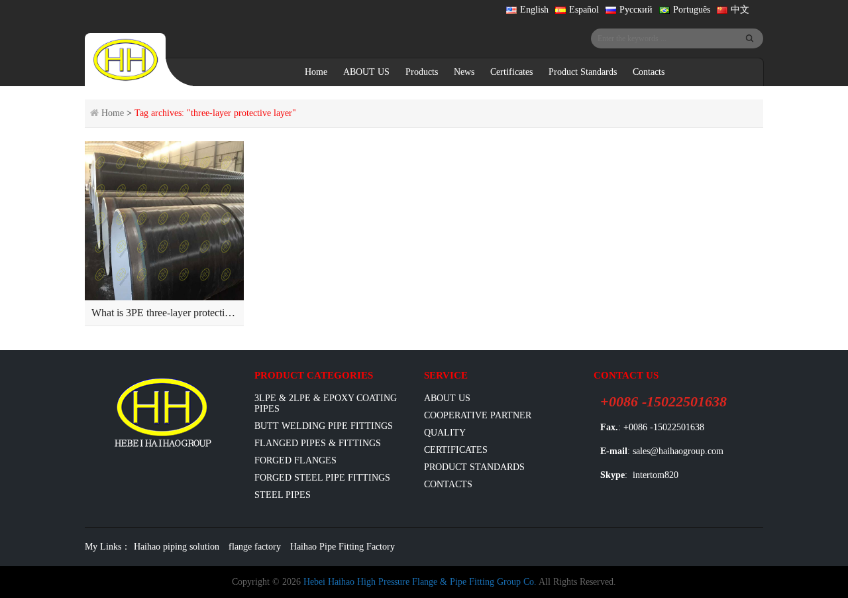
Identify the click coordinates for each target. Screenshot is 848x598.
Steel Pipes (282, 495)
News (464, 72)
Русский (636, 10)
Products (421, 72)
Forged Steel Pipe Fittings (322, 478)
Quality (445, 433)
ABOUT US (366, 72)
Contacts (648, 72)
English (534, 10)
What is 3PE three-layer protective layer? (176, 312)
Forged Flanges (295, 460)
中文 (740, 10)
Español (584, 10)
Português (691, 10)
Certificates (511, 72)
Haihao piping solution (176, 547)
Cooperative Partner (477, 415)
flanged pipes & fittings (317, 443)
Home (316, 72)
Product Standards (583, 72)
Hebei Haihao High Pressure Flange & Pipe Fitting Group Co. (420, 582)
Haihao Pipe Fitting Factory (342, 547)
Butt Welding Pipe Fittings (323, 426)
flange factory (255, 547)
